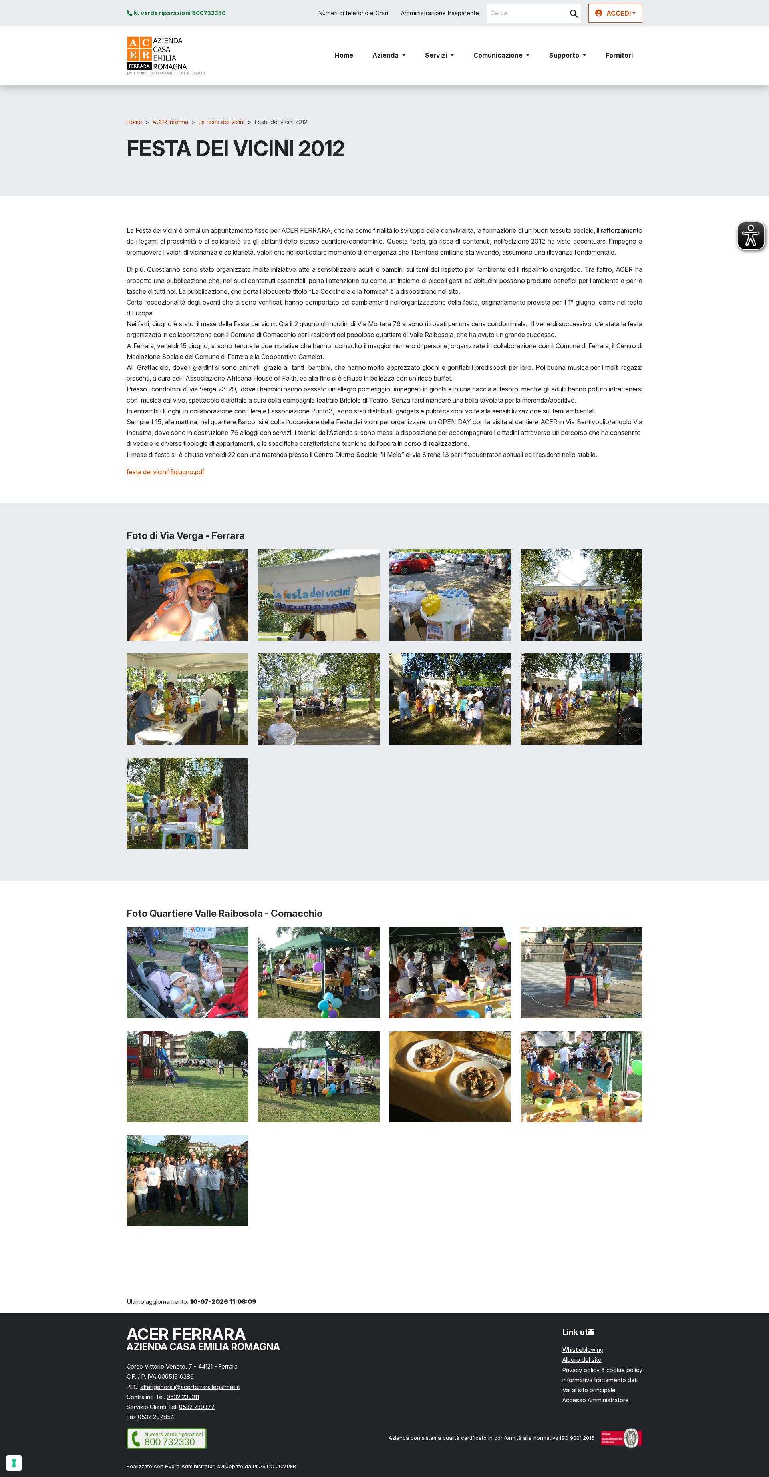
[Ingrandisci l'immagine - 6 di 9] (319, 698)
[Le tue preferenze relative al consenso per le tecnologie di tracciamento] (14, 1463)
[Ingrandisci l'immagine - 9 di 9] (187, 802)
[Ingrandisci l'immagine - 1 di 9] (187, 594)
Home (344, 55)
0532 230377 (197, 1406)
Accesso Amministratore (595, 1400)
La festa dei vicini (221, 121)
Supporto (564, 55)
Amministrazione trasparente (440, 13)
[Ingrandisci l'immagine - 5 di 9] (187, 698)
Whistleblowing (583, 1349)
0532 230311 (183, 1396)
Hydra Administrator (189, 1466)
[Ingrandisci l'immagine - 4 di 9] (581, 594)
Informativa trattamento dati (600, 1380)
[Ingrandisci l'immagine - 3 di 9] (450, 594)
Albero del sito (582, 1359)
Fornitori (619, 55)
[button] (615, 13)
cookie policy (624, 1370)
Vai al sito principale (589, 1390)
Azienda (385, 55)
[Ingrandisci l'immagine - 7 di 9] (450, 698)
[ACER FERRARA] (166, 55)
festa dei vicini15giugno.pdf (166, 472)
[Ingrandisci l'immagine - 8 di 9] (581, 698)
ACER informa (170, 121)
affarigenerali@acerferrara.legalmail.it (190, 1386)
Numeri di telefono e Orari (353, 13)
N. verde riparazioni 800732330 (179, 13)
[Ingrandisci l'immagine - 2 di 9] (319, 594)
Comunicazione (498, 55)
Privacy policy (581, 1370)
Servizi (436, 55)
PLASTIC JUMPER (274, 1466)
